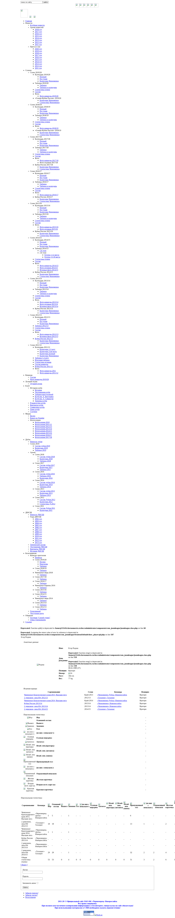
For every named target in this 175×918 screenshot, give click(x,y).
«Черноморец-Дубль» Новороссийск (112, 695)
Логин (25, 870)
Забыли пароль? (31, 893)
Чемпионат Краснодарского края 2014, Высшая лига (45, 701)
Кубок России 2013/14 (33, 703)
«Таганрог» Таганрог (106, 698)
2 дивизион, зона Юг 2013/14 (36, 706)
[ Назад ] (24, 865)
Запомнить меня (29, 883)
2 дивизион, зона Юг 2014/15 (36, 709)
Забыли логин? (31, 895)
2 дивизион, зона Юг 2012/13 (36, 698)
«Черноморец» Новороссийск (109, 703)
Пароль (25, 876)
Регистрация (30, 897)
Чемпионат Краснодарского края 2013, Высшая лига (45, 695)
